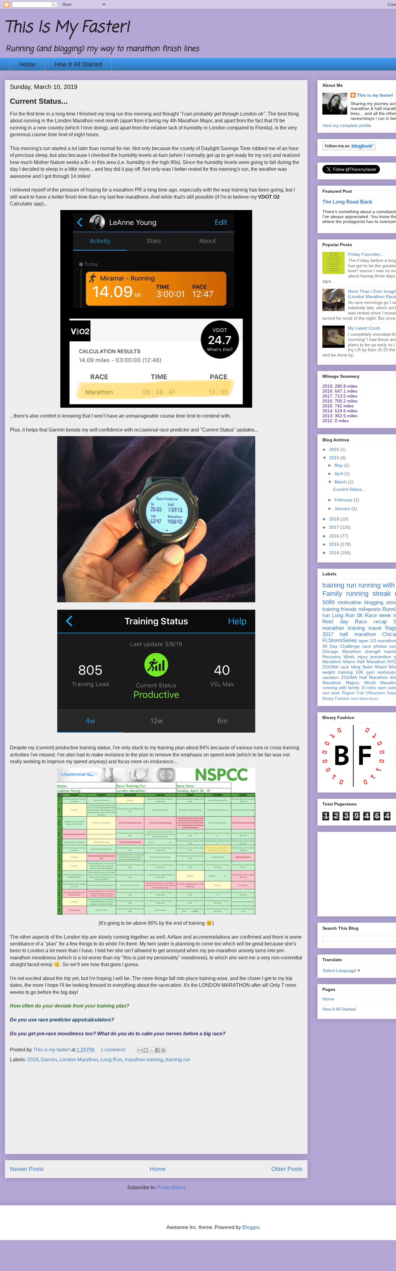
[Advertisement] (156, 1110)
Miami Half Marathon (364, 661)
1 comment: (114, 1049)
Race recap (371, 622)
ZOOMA (330, 666)
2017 (334, 527)
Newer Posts (27, 1169)
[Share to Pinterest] (163, 1050)
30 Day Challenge (341, 646)
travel (374, 628)
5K (360, 615)
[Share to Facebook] (157, 1050)
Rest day (335, 622)
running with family (340, 687)
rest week (331, 693)
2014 (334, 552)
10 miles (369, 688)
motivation (350, 602)
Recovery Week (338, 656)
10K (359, 672)
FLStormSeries (339, 640)
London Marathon (78, 1059)
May (339, 465)
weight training (337, 672)
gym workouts (380, 672)
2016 (334, 535)
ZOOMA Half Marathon (364, 677)
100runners (375, 693)
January (342, 508)
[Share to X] (151, 1050)
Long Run (111, 1059)
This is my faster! (375, 95)
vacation (330, 677)
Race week (378, 615)
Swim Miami (374, 666)
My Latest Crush (364, 328)
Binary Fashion (335, 699)
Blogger (250, 1227)
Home (27, 64)
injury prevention (374, 656)
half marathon (358, 634)
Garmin (49, 1059)
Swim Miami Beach (365, 699)
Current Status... (39, 101)
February (344, 499)
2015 (334, 544)
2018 (334, 518)
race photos (374, 646)
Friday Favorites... (366, 254)
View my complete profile (346, 125)
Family (332, 593)
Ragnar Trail (353, 693)
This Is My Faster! (67, 27)
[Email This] (140, 1050)
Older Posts (287, 1169)
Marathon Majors (340, 682)
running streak (368, 593)
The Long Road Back (347, 201)
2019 (32, 1059)
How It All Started (78, 64)
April (339, 473)
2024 (334, 449)
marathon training (144, 1059)
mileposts (370, 609)
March (341, 481)
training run (178, 1059)
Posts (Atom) (171, 1187)
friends (349, 609)
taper (364, 640)
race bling (350, 666)
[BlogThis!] (146, 1050)
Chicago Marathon (341, 651)
